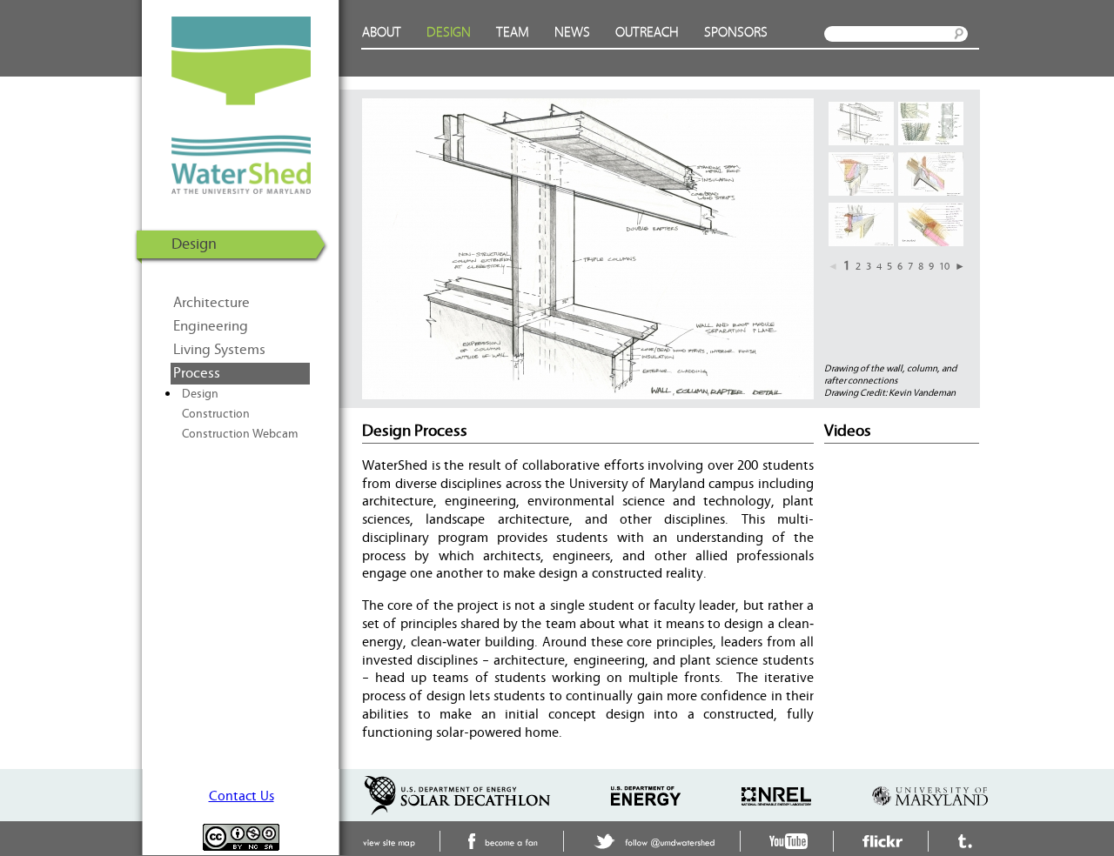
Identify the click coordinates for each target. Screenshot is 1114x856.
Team (512, 32)
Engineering (210, 326)
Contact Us (241, 796)
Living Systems (219, 349)
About (381, 32)
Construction (216, 414)
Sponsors (736, 32)
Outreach (647, 32)
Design (448, 32)
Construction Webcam (240, 434)
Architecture (211, 302)
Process (196, 373)
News (572, 32)
